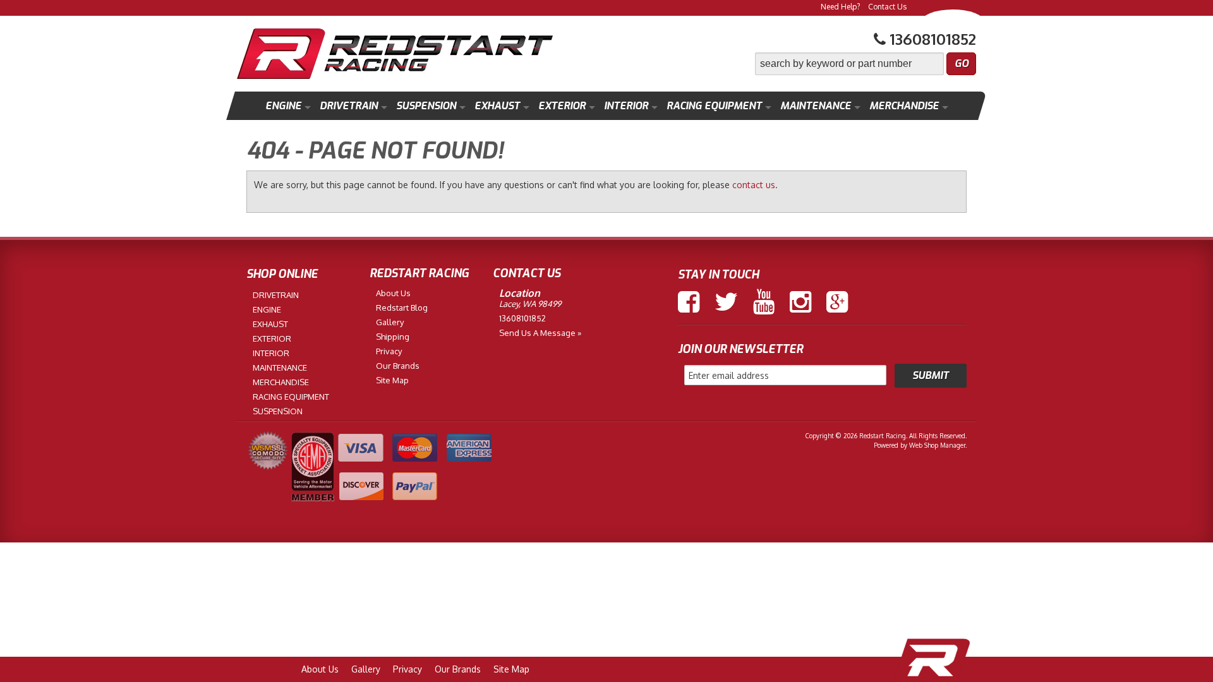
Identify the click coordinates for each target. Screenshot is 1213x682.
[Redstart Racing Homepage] (395, 55)
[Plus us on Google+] (837, 301)
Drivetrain (349, 105)
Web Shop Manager (937, 445)
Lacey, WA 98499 (530, 304)
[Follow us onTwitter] (726, 301)
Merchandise (904, 105)
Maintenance (815, 105)
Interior (626, 105)
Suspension (426, 105)
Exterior (562, 105)
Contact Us (887, 6)
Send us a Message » (540, 333)
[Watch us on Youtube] (764, 301)
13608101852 (522, 318)
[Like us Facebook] (688, 301)
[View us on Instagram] (800, 301)
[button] (865, 63)
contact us (753, 184)
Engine (283, 105)
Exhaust (497, 105)
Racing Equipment (714, 105)
